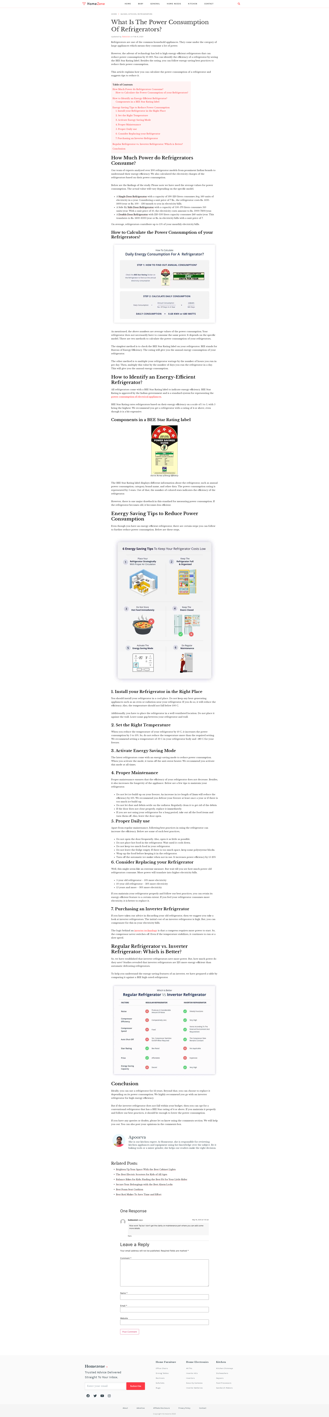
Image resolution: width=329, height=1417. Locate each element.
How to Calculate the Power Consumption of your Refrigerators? (152, 92)
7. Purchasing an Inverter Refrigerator (137, 138)
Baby (140, 4)
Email (123, 1306)
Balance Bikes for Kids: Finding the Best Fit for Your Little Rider (151, 1179)
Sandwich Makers (224, 1388)
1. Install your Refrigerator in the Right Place (141, 111)
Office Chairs (162, 1368)
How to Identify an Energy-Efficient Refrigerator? (140, 98)
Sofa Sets (160, 1383)
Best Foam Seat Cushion (129, 1189)
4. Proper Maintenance (128, 124)
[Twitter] (95, 1396)
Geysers (219, 1378)
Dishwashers (222, 1373)
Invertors (190, 1378)
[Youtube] (102, 1396)
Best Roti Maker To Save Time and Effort (138, 1194)
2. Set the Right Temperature (132, 115)
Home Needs (174, 4)
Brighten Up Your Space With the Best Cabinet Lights (146, 1169)
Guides (124, 14)
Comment (125, 1258)
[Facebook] (88, 1396)
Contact (209, 4)
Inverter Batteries (194, 1388)
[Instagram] (109, 1396)
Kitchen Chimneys (224, 1368)
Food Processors (223, 1383)
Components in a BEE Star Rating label (137, 101)
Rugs (158, 1388)
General (155, 4)
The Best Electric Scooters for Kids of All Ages (141, 1174)
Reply (130, 1236)
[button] (125, 1408)
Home (128, 4)
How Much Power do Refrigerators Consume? (138, 89)
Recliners (160, 1378)
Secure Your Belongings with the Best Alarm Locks (144, 1184)
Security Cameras (194, 1383)
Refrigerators (145, 14)
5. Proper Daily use (126, 129)
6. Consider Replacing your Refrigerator (138, 133)
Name (123, 1293)
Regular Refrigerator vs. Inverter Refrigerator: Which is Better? (148, 144)
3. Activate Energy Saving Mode (133, 120)
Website (124, 1318)
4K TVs (189, 1368)
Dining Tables (162, 1373)
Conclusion (119, 148)
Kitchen (192, 4)
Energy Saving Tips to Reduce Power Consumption (141, 107)
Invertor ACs (192, 1373)
